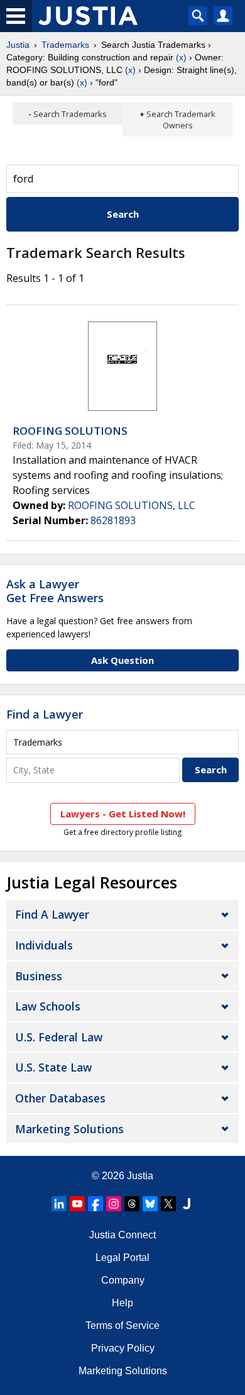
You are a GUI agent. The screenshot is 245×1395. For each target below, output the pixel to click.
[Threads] (131, 1203)
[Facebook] (95, 1203)
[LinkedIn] (59, 1203)
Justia (18, 45)
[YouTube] (77, 1203)
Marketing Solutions (69, 1128)
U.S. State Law (53, 1067)
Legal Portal (122, 1257)
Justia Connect (122, 1235)
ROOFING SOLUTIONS (70, 430)
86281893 (113, 520)
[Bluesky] (150, 1203)
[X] (168, 1203)
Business (38, 975)
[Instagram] (113, 1203)
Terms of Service (122, 1325)
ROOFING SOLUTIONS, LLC (131, 505)
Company (122, 1280)
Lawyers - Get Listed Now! (122, 813)
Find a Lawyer (44, 714)
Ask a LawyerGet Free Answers (55, 590)
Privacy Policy (123, 1348)
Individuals (44, 945)
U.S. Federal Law (58, 1037)
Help (122, 1302)
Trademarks (65, 45)
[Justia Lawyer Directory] (186, 1203)
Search (123, 214)
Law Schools (47, 1006)
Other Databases (60, 1098)
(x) (181, 57)
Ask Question (122, 660)
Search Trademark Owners (180, 119)
